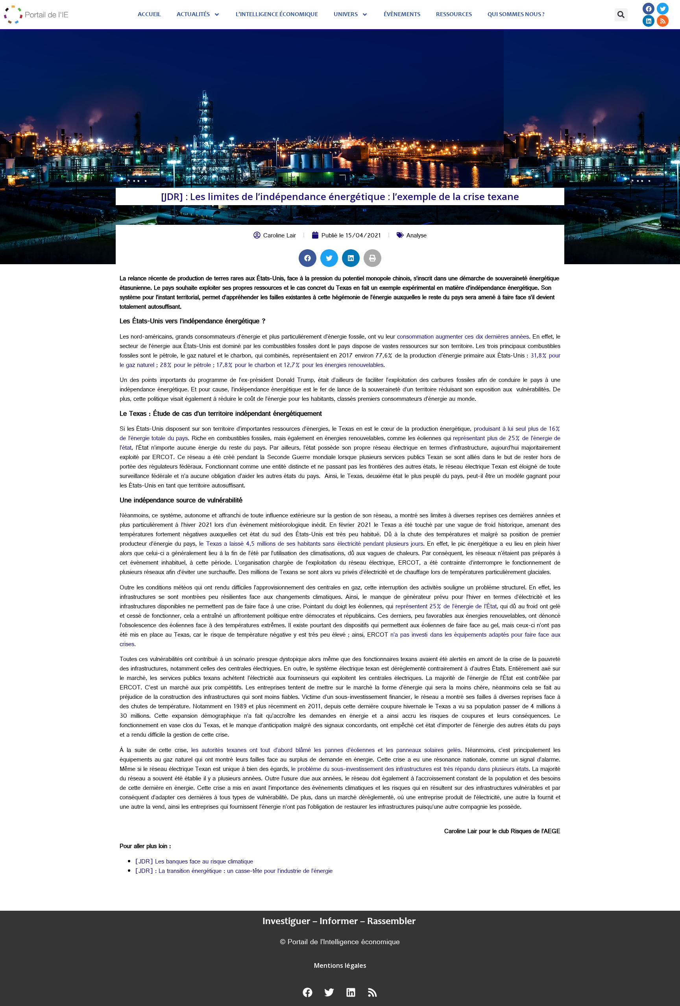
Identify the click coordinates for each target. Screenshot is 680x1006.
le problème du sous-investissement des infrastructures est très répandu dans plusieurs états (408, 770)
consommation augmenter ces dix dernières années (462, 338)
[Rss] (663, 21)
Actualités (193, 14)
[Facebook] (648, 9)
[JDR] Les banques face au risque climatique (194, 862)
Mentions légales (340, 965)
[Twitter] (663, 9)
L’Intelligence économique (277, 14)
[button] (621, 14)
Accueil (149, 14)
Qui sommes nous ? (516, 14)
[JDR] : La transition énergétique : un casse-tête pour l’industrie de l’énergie (234, 872)
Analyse (417, 236)
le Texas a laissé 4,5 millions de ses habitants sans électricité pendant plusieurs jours (311, 545)
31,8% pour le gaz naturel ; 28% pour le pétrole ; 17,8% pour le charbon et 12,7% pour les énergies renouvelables (340, 361)
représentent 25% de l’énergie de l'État (446, 607)
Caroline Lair (279, 236)
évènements (402, 14)
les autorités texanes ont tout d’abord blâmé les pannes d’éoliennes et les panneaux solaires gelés (325, 751)
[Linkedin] (648, 21)
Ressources (454, 14)
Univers (346, 14)
